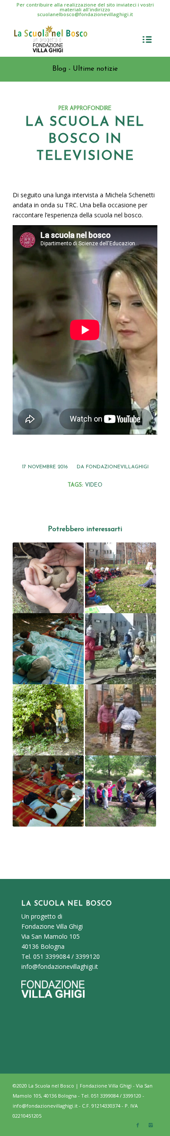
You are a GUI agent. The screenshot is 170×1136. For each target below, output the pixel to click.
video (93, 485)
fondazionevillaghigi (117, 467)
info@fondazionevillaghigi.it (59, 966)
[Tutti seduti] (120, 578)
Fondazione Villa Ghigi (52, 926)
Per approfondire (85, 108)
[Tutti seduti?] (120, 648)
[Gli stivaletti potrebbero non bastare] (120, 719)
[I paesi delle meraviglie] (48, 719)
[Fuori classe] (48, 791)
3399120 (87, 956)
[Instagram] (150, 1125)
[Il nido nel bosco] (48, 648)
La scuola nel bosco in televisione (85, 139)
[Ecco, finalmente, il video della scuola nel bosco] (48, 578)
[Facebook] (137, 1125)
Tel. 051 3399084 (45, 956)
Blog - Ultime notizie (85, 68)
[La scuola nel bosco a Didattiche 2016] (120, 791)
